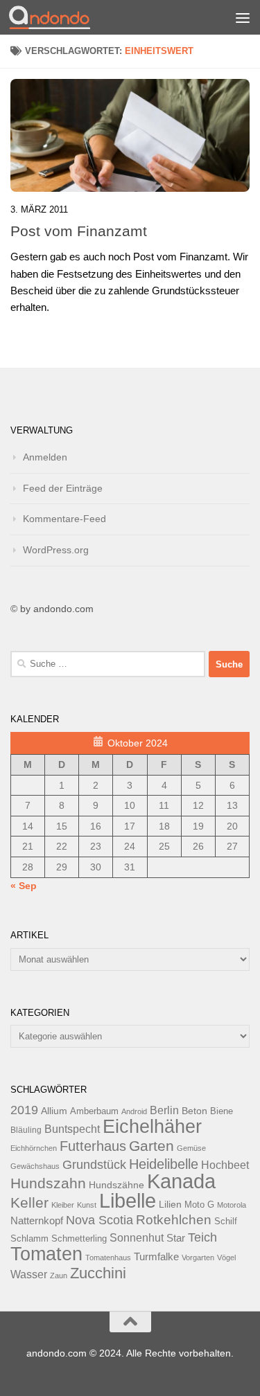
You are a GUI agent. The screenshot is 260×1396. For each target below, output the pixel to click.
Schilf (225, 1221)
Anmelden (45, 457)
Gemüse (191, 1148)
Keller (29, 1202)
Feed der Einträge (63, 488)
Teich (202, 1237)
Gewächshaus (35, 1166)
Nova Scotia (99, 1220)
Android (134, 1111)
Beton (194, 1110)
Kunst (86, 1205)
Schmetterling (79, 1239)
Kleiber (62, 1205)
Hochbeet (225, 1165)
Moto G (199, 1205)
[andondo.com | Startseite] (63, 17)
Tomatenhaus (108, 1257)
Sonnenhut (137, 1238)
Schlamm (29, 1239)
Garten (151, 1146)
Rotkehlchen (173, 1219)
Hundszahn (48, 1183)
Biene (221, 1111)
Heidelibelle (163, 1164)
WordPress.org (56, 549)
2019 (24, 1110)
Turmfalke (156, 1256)
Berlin (164, 1110)
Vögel (226, 1257)
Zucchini (98, 1273)
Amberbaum (94, 1111)
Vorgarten (198, 1257)
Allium (54, 1110)
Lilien (170, 1204)
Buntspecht (72, 1129)
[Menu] (242, 17)
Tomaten (46, 1254)
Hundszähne (116, 1184)
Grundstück (94, 1165)
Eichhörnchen (33, 1148)
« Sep (23, 885)
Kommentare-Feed (64, 518)
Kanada (181, 1181)
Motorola (231, 1205)
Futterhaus (93, 1146)
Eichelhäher (152, 1126)
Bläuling (26, 1130)
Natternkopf (36, 1220)
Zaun (58, 1275)
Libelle (127, 1200)
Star (175, 1238)
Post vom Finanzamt (78, 231)
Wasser (28, 1274)
